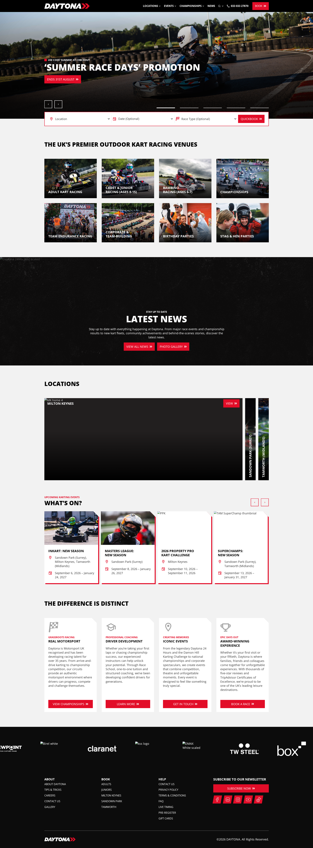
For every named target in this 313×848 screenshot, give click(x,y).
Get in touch (183, 704)
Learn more (126, 704)
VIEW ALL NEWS (137, 347)
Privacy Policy (168, 790)
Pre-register (167, 813)
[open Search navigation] (221, 6)
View (229, 403)
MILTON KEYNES (58, 79)
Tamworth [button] (108, 807)
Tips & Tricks (52, 790)
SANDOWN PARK (92, 79)
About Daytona (55, 784)
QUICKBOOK (249, 119)
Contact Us (52, 801)
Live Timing (166, 807)
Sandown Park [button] (111, 801)
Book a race (240, 704)
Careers (49, 795)
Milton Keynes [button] (111, 795)
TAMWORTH (124, 79)
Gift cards (166, 818)
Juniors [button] (106, 790)
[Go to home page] (67, 6)
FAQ (161, 801)
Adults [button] (106, 784)
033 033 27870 (239, 6)
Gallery (49, 807)
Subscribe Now (239, 788)
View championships (68, 704)
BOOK (258, 6)
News (211, 6)
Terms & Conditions (172, 795)
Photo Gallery (171, 347)
